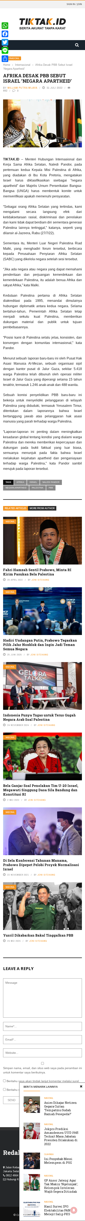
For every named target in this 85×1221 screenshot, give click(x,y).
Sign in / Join (74, 4)
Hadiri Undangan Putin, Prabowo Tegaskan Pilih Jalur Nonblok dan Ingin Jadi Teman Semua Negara (40, 644)
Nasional (10, 521)
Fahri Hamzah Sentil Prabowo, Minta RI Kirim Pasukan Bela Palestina (37, 572)
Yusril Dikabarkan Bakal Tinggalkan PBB (38, 935)
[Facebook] (5, 34)
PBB (51, 488)
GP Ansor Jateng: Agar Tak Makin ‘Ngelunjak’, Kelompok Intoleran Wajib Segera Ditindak (61, 1186)
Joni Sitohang (40, 579)
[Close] (81, 1087)
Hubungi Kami (15, 1179)
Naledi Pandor (50, 482)
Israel (33, 482)
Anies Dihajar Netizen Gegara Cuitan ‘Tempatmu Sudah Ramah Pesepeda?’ (60, 1108)
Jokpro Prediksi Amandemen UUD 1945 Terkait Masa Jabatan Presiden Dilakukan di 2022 (61, 1136)
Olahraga (48, 1154)
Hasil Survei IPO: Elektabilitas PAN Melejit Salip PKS (57, 1210)
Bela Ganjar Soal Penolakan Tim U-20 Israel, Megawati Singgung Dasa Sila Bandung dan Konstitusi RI (40, 789)
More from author (42, 508)
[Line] (5, 50)
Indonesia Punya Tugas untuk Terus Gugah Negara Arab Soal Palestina (39, 717)
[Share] (5, 59)
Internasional (12, 58)
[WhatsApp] (5, 25)
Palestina (37, 488)
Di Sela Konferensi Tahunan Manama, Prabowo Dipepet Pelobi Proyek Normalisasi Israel (41, 864)
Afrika (20, 482)
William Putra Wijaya (22, 88)
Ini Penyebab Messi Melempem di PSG (58, 1161)
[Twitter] (5, 42)
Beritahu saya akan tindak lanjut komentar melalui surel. (43, 1081)
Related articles (15, 508)
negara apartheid (16, 488)
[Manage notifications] (74, 1210)
